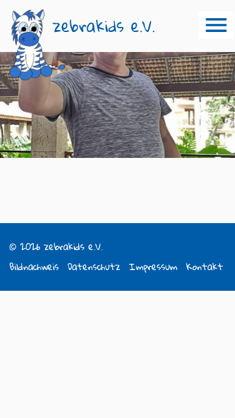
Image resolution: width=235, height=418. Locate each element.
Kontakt (204, 267)
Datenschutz (94, 267)
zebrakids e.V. (104, 26)
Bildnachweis (34, 267)
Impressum (153, 267)
